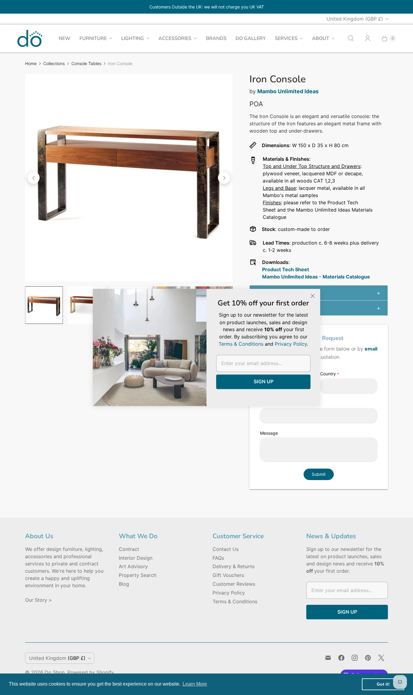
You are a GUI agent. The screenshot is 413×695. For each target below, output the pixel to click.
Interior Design (135, 558)
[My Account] (367, 38)
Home (31, 63)
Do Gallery (251, 38)
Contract (129, 549)
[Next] (224, 178)
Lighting (132, 38)
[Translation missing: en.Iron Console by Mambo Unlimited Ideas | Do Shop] (44, 305)
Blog (124, 584)
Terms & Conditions (235, 601)
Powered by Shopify (90, 672)
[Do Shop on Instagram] (354, 657)
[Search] (350, 38)
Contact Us (226, 549)
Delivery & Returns (234, 566)
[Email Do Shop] (328, 657)
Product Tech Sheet (285, 269)
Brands (216, 38)
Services (286, 38)
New (64, 38)
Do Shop (55, 672)
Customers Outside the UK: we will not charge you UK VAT (206, 6)
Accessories (174, 38)
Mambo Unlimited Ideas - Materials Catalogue (316, 277)
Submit (319, 474)
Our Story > (38, 600)
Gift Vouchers (228, 575)
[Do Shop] (30, 38)
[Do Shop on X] (381, 657)
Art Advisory (133, 566)
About (320, 38)
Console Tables (86, 63)
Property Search (137, 575)
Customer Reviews (234, 584)
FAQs (218, 558)
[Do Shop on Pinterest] (368, 657)
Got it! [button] (383, 684)
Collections (54, 63)
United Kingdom (355, 19)
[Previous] (34, 178)
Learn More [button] (195, 684)
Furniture (93, 38)
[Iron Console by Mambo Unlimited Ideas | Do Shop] (129, 178)
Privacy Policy (229, 593)
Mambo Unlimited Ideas (288, 91)
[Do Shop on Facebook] (341, 657)
